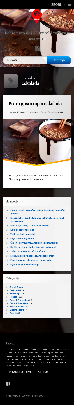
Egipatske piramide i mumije (24, 264)
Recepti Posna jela (19, 300)
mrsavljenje (25, 356)
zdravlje (19, 365)
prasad (23, 359)
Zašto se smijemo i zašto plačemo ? (28, 251)
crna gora (43, 349)
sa (65, 359)
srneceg (26, 362)
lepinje (50, 352)
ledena (43, 352)
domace (60, 349)
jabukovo (17, 352)
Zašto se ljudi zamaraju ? (22, 234)
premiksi (39, 359)
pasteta (63, 356)
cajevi (20, 349)
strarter (34, 362)
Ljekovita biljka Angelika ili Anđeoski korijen (32, 256)
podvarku (15, 359)
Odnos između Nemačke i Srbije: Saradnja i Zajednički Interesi (37, 212)
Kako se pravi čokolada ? (23, 230)
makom (9, 356)
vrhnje (8, 365)
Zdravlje (14, 313)
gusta (67, 349)
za (14, 365)
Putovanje (15, 293)
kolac (36, 352)
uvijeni (63, 362)
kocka (31, 352)
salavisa (35, 112)
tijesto (41, 362)
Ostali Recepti (17, 287)
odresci (46, 356)
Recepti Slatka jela (55, 112)
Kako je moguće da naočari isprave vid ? (30, 260)
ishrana (9, 352)
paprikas (54, 356)
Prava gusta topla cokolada (35, 104)
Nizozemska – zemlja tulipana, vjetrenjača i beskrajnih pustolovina (37, 219)
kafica (25, 352)
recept (47, 359)
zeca (26, 365)
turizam (55, 362)
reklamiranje (57, 359)
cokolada (34, 349)
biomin (13, 349)
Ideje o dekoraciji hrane (22, 238)
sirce (19, 362)
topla (48, 362)
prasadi (31, 359)
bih (7, 349)
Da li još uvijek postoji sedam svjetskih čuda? (33, 247)
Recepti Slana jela (19, 303)
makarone (59, 352)
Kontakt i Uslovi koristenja (27, 372)
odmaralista (37, 356)
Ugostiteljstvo (17, 310)
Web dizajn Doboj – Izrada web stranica (30, 225)
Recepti (44, 112)
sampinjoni (10, 362)
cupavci (52, 349)
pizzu (8, 359)
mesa (16, 356)
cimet (26, 349)
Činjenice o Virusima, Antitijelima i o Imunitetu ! (34, 243)
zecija (32, 365)
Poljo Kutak (15, 290)
